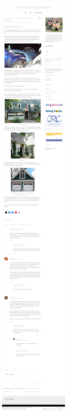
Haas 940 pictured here (26, 194)
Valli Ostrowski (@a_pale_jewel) (16, 228)
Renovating (11, 220)
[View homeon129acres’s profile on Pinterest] (50, 46)
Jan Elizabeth (12, 297)
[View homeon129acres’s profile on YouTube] (52, 46)
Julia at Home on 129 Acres (18, 244)
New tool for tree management (51, 90)
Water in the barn (48, 98)
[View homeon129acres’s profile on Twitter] (46, 46)
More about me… (57, 41)
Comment (36, 383)
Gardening (58, 60)
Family (54, 60)
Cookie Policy (23, 408)
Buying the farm (55, 58)
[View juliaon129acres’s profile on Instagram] (48, 46)
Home (25, 12)
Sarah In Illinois (13, 258)
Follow (48, 79)
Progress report (8, 391)
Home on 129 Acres (33, 7)
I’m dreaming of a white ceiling (33, 391)
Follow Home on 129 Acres (53, 65)
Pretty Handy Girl (24, 124)
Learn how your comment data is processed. (29, 388)
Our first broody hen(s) (50, 93)
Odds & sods (48, 88)
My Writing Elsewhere (38, 12)
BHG (24, 160)
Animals (47, 58)
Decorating (50, 60)
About (30, 12)
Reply (11, 241)
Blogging (50, 58)
